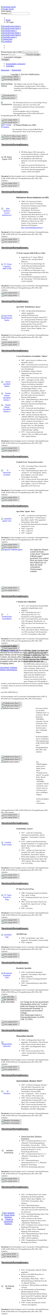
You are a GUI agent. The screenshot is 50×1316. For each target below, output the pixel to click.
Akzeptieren (4, 668)
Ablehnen (13, 668)
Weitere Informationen (8, 670)
